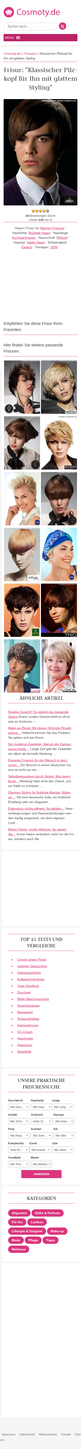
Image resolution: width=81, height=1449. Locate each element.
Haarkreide (25, 1038)
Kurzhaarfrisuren (24, 237)
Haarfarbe (37, 1100)
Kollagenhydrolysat (30, 979)
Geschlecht (15, 1100)
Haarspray (24, 1045)
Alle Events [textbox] (38, 1150)
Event (33, 1143)
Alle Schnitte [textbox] (17, 1121)
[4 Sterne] (44, 211)
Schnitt (12, 1114)
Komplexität (16, 1143)
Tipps (50, 1240)
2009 (54, 247)
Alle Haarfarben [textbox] (42, 1107)
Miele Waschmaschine (33, 999)
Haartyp (58, 1114)
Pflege (33, 1240)
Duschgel (24, 992)
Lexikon (37, 1222)
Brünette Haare (39, 233)
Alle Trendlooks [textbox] (19, 1164)
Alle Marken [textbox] (40, 1164)
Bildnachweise (48, 1434)
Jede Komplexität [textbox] (19, 1150)
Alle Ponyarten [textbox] (19, 1135)
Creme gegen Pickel (31, 959)
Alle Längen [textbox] (61, 1107)
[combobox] (18, 1107)
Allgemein (19, 1213)
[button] (9, 37)
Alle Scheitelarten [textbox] (42, 1135)
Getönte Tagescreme (32, 966)
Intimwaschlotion (29, 972)
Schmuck (37, 1114)
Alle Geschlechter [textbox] (19, 1107)
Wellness (19, 1249)
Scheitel (36, 1129)
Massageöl (25, 1012)
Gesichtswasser (28, 1005)
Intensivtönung (27, 1025)
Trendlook (14, 1157)
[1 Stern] (33, 211)
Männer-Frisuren (52, 228)
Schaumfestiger (28, 1018)
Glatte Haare (36, 242)
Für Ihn (17, 1222)
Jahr (55, 1143)
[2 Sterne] (37, 211)
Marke (35, 1157)
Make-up (57, 1231)
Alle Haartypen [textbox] (64, 1121)
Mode (16, 1240)
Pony (11, 1129)
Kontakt (66, 1434)
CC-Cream (25, 1032)
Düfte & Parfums (47, 1213)
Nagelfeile (24, 1051)
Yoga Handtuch (28, 986)
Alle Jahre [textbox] (60, 1150)
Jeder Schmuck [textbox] (42, 1121)
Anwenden (41, 1174)
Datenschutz (27, 1434)
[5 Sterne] (48, 211)
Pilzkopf (62, 237)
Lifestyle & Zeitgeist (27, 1231)
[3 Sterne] (40, 211)
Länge (56, 1100)
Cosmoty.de (12, 53)
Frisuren (30, 53)
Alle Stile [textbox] (60, 1135)
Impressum (8, 1434)
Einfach (27, 247)
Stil (55, 1129)
